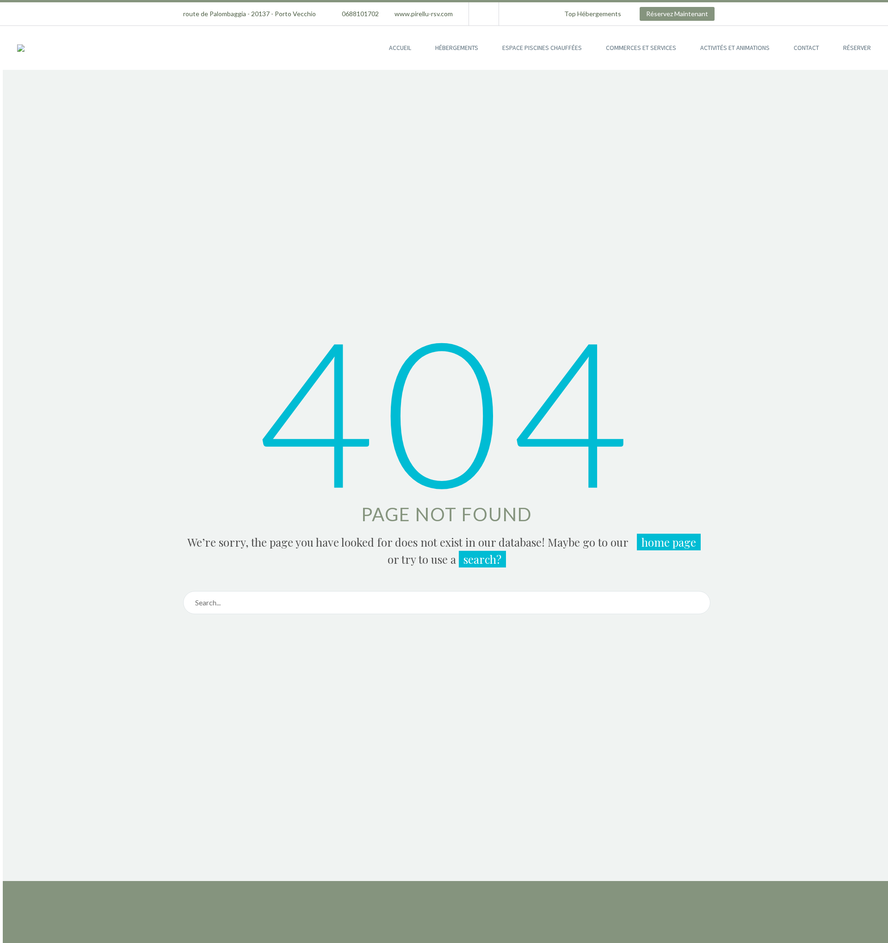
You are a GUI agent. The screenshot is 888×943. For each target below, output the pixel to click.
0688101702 (360, 14)
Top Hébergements (592, 14)
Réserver (857, 47)
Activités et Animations (735, 47)
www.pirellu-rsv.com (424, 14)
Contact (806, 47)
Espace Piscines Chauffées (542, 47)
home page (668, 542)
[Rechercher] (698, 602)
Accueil (400, 47)
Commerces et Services (641, 47)
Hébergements (456, 47)
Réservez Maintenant (677, 14)
